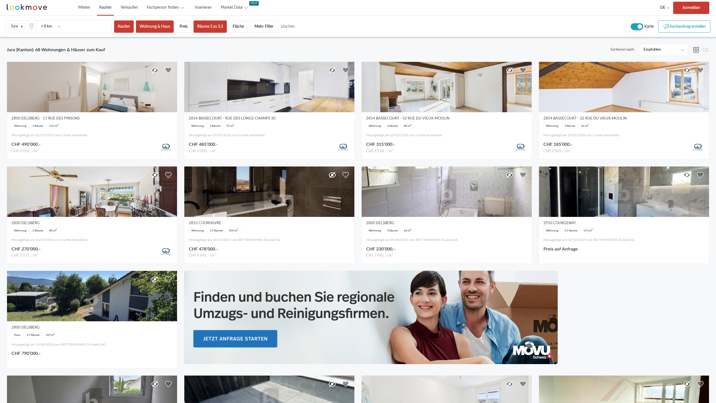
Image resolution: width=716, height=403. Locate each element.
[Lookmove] (27, 8)
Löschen (288, 27)
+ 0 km (46, 26)
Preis (184, 27)
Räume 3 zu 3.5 (210, 27)
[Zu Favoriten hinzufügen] (168, 70)
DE (662, 8)
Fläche (238, 27)
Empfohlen (652, 49)
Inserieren (203, 8)
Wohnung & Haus (155, 27)
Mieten (84, 8)
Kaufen (105, 8)
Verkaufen (129, 8)
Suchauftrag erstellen (688, 27)
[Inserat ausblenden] (155, 70)
